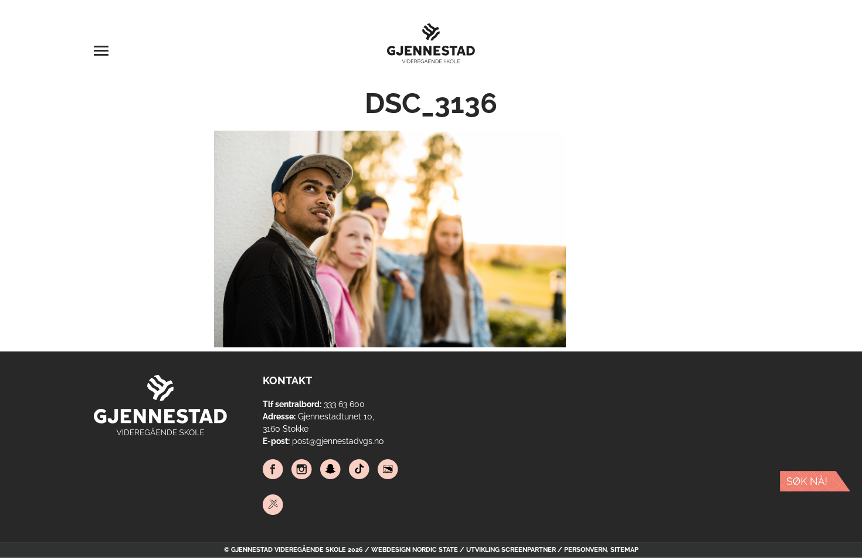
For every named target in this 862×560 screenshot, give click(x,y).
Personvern (585, 550)
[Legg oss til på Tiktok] (359, 471)
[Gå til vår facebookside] (273, 471)
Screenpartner (528, 550)
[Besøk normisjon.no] (273, 506)
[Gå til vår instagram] (301, 471)
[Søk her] (815, 483)
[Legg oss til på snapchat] (330, 471)
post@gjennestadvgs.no (338, 441)
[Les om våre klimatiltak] (388, 471)
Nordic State (435, 550)
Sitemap (624, 550)
